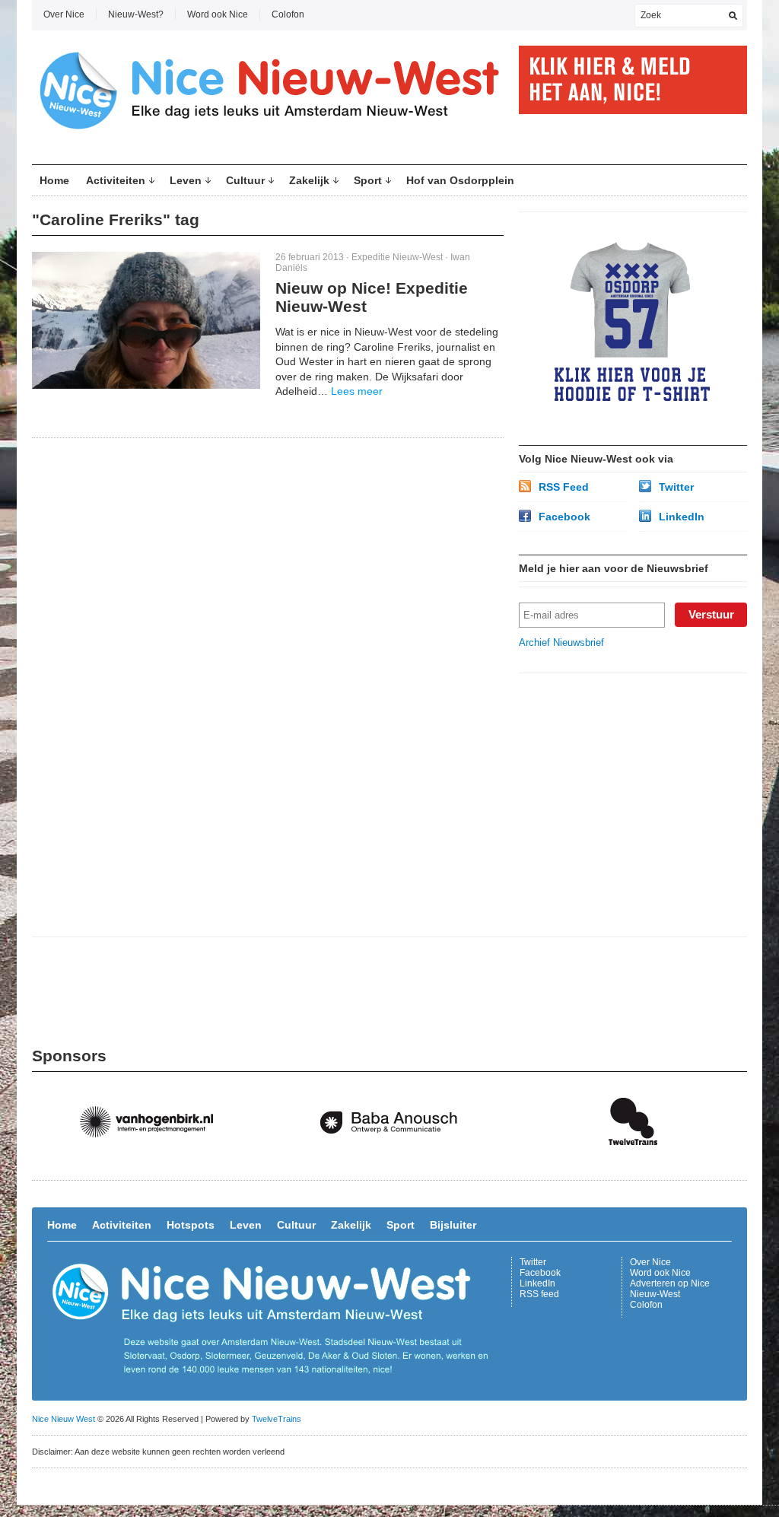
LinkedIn (681, 516)
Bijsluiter (453, 1225)
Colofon (288, 14)
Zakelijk (309, 180)
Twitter (676, 487)
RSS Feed (564, 487)
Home (54, 180)
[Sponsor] (153, 1160)
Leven (186, 180)
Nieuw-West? (136, 14)
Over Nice (63, 14)
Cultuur (245, 180)
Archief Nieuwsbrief (561, 642)
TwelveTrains (276, 1418)
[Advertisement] (633, 784)
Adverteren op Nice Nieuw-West (670, 1288)
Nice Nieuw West (63, 1418)
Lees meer (357, 391)
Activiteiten (115, 180)
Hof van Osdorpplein (460, 180)
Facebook (564, 516)
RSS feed (539, 1294)
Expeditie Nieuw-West (397, 257)
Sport (368, 180)
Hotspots (191, 1225)
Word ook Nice (217, 14)
